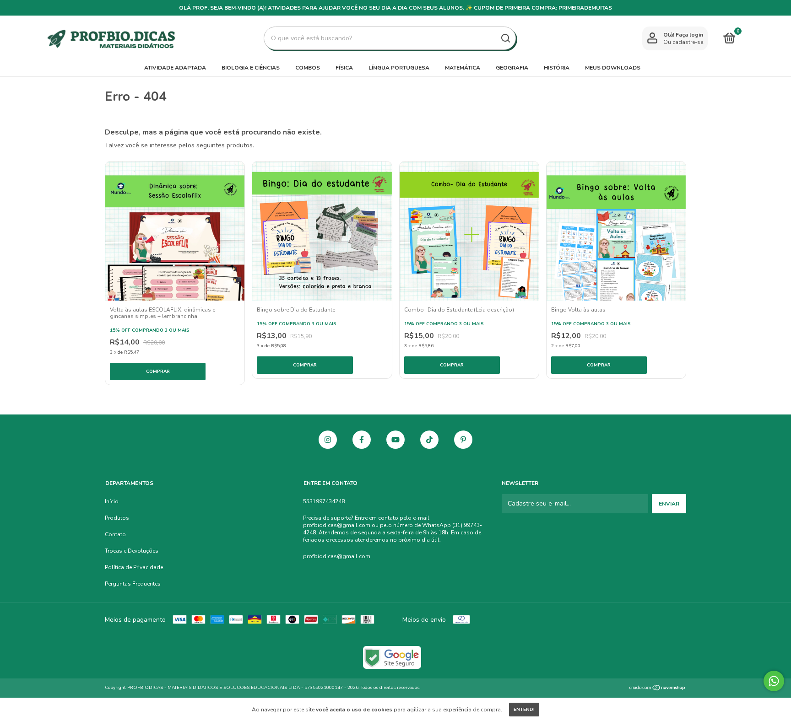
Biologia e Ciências (251, 67)
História (556, 67)
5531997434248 (324, 501)
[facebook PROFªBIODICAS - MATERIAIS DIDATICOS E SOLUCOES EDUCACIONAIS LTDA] (361, 439)
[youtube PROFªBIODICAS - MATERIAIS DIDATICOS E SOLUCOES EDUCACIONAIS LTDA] (395, 439)
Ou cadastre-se (683, 42)
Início (112, 501)
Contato (115, 534)
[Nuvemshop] (657, 688)
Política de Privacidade (134, 567)
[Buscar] (505, 38)
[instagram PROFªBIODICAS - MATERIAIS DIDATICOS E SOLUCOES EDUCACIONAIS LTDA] (328, 439)
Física (344, 67)
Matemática (462, 67)
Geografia (512, 67)
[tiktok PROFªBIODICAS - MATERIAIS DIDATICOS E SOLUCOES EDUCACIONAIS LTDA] (429, 439)
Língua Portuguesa (398, 67)
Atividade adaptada (175, 67)
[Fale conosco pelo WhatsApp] (774, 681)
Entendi (524, 709)
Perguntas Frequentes (133, 583)
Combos (307, 67)
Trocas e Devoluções (131, 550)
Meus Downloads (612, 67)
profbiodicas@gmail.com (336, 556)
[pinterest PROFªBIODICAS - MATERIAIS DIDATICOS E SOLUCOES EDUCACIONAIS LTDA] (463, 439)
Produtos (117, 518)
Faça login (689, 34)
